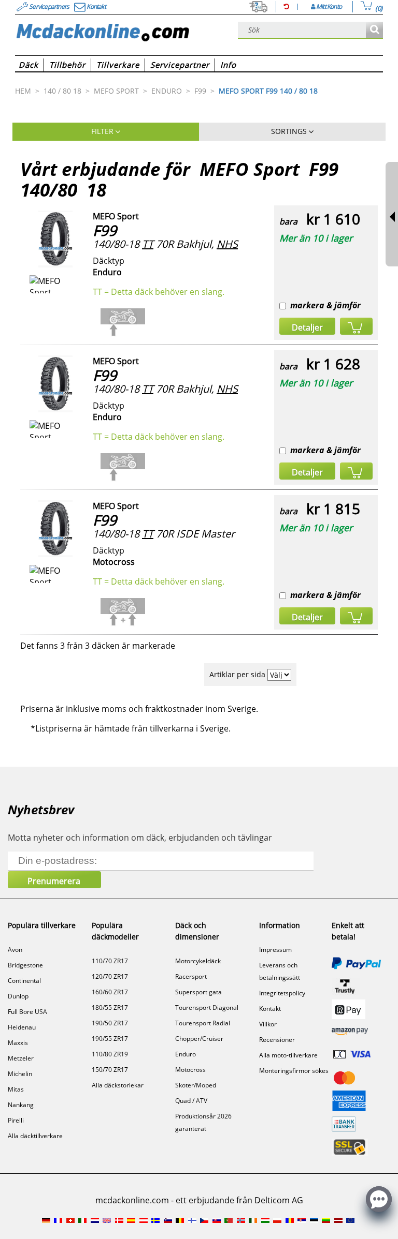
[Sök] (374, 30)
